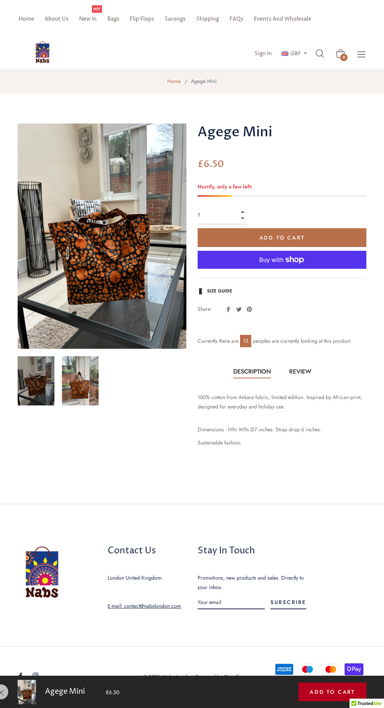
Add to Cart (332, 692)
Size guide (219, 291)
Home (174, 81)
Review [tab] (301, 371)
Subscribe (288, 602)
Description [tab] (252, 371)
